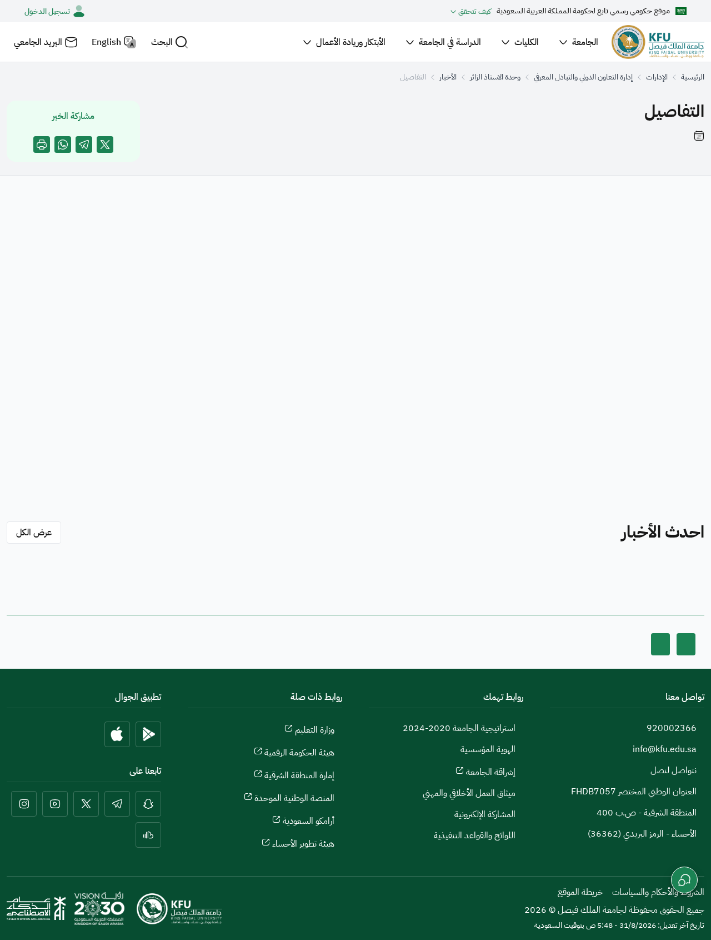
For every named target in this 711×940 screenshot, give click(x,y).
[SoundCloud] (148, 835)
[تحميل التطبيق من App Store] (117, 734)
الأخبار (448, 77)
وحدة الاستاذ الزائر (495, 77)
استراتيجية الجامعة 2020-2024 (459, 728)
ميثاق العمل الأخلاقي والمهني (469, 793)
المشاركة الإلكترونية (484, 814)
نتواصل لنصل (673, 770)
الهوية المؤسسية (487, 749)
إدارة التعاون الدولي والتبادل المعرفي (583, 77)
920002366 (672, 728)
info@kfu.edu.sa (665, 749)
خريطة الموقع (580, 892)
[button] (170, 42)
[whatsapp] (62, 144)
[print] (41, 144)
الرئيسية (692, 77)
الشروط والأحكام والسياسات (658, 892)
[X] (105, 144)
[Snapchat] (148, 804)
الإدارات (657, 77)
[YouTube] (55, 804)
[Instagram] (24, 804)
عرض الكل (34, 532)
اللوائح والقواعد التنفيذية (474, 835)
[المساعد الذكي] (684, 880)
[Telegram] (84, 144)
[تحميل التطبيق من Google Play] (148, 734)
